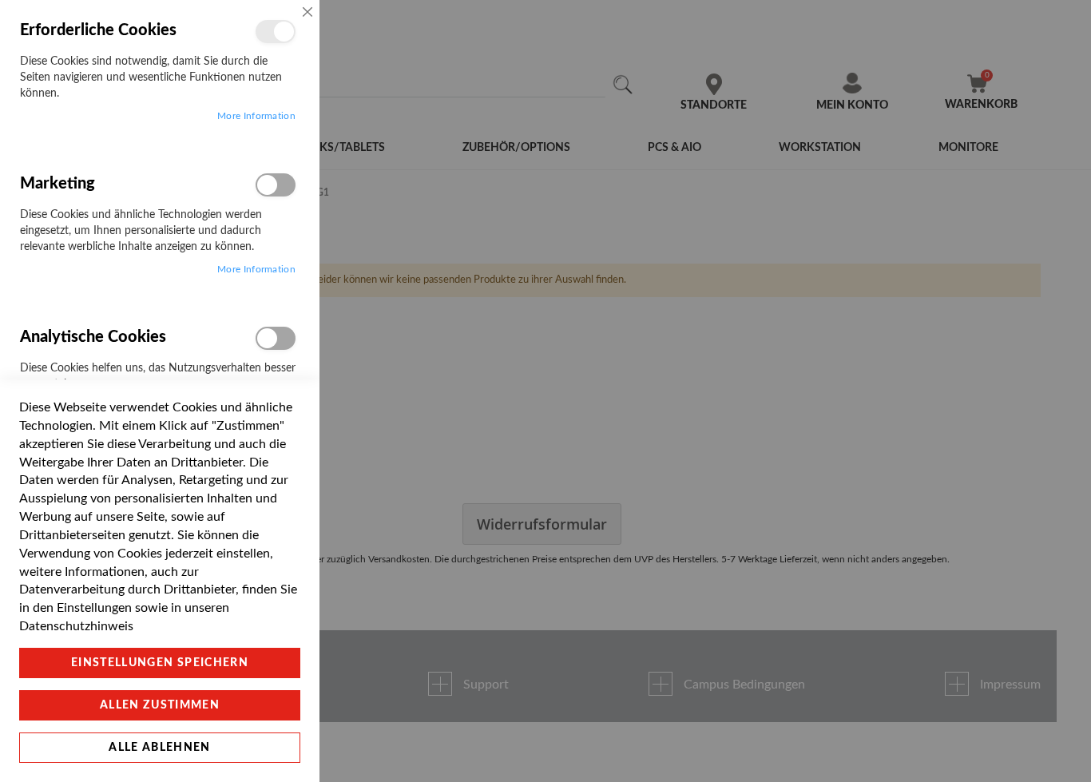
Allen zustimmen (160, 705)
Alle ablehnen (160, 747)
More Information (256, 116)
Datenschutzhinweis (76, 626)
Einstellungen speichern (159, 663)
